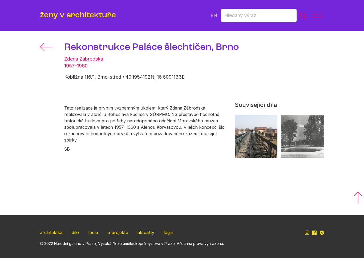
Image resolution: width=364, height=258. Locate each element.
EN (214, 15)
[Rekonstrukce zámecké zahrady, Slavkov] (302, 136)
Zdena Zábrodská (83, 59)
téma (93, 232)
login (168, 232)
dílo (75, 232)
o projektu (117, 232)
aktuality (145, 232)
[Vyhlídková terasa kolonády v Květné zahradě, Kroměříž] (256, 136)
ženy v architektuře (78, 15)
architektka (51, 232)
